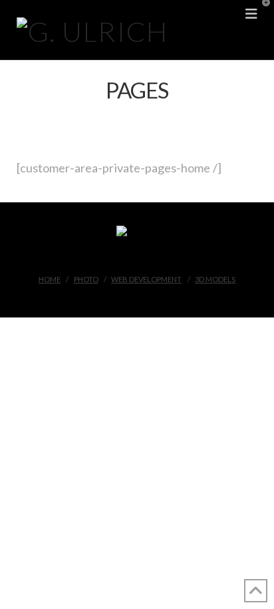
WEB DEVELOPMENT (146, 279)
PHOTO (86, 279)
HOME (50, 279)
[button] (261, 12)
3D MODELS (215, 279)
